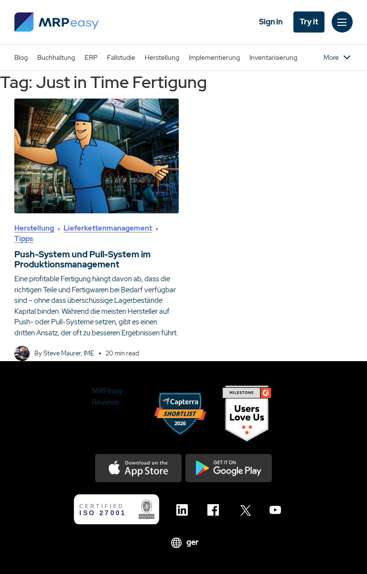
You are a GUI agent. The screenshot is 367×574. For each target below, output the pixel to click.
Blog (21, 57)
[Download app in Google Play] (229, 468)
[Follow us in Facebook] (215, 510)
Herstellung (162, 57)
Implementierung (214, 57)
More (331, 57)
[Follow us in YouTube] (277, 510)
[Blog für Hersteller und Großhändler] (56, 22)
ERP (91, 57)
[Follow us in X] (246, 510)
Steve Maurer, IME (68, 353)
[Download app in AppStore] (138, 468)
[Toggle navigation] (342, 22)
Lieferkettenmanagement (108, 228)
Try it (309, 22)
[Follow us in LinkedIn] (184, 510)
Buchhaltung (56, 57)
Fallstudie (121, 57)
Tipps (23, 238)
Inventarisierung (273, 57)
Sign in (270, 22)
